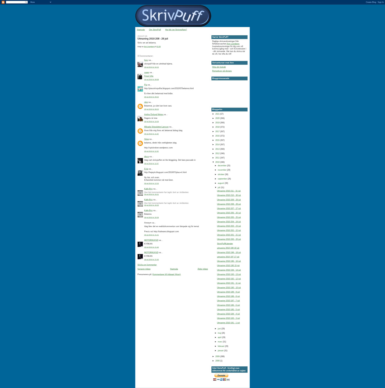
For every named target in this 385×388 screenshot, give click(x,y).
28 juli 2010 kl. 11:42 (151, 134)
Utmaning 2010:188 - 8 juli (228, 296)
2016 (217, 136)
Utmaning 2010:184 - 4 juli (228, 314)
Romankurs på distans (222, 71)
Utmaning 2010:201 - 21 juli (229, 235)
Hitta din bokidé (219, 67)
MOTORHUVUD (151, 240)
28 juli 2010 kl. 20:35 (151, 205)
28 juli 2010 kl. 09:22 (151, 97)
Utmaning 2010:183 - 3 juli (228, 318)
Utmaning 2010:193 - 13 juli (229, 274)
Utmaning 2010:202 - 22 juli (229, 230)
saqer (146, 72)
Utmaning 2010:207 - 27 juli (229, 208)
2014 (217, 144)
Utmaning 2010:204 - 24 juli (229, 222)
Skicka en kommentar (147, 265)
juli (219, 187)
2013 (217, 149)
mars (220, 342)
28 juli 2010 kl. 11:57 (151, 163)
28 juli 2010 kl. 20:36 (151, 217)
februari (221, 346)
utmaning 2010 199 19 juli (228, 248)
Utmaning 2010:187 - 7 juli (228, 301)
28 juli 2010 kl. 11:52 (151, 151)
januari (221, 350)
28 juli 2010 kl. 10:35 (151, 121)
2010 (217, 162)
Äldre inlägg (203, 269)
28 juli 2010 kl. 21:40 (151, 247)
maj (220, 333)
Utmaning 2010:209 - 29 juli (229, 200)
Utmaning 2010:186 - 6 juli (228, 305)
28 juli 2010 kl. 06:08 (151, 79)
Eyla (146, 169)
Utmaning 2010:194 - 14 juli (229, 270)
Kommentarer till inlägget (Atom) (166, 274)
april (220, 337)
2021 (217, 114)
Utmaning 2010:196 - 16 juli (229, 261)
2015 (217, 140)
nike (146, 102)
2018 (217, 127)
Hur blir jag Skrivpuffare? (176, 30)
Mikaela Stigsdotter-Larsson (156, 127)
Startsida (141, 30)
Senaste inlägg (143, 269)
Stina (146, 139)
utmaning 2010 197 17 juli (228, 257)
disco (146, 156)
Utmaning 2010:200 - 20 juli (229, 239)
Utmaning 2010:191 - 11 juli (229, 283)
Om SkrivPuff (155, 30)
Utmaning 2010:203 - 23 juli (229, 226)
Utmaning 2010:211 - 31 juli (229, 191)
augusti (221, 183)
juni (219, 328)
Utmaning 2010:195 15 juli (228, 265)
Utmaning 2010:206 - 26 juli (229, 213)
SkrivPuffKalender (225, 244)
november (222, 170)
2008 (217, 361)
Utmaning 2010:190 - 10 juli (229, 287)
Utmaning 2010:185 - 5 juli (228, 309)
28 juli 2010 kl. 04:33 (151, 67)
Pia (145, 85)
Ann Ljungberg (233, 44)
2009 (217, 356)
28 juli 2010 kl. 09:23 (151, 109)
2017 (217, 131)
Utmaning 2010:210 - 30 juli (229, 195)
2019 (217, 122)
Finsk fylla (148, 76)
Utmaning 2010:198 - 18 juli (229, 252)
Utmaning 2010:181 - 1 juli (228, 323)
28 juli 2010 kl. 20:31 (151, 194)
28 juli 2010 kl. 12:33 (151, 183)
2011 (217, 158)
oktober (221, 174)
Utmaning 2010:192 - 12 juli (229, 279)
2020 (217, 118)
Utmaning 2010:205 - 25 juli (229, 217)
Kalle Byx (148, 189)
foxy (146, 60)
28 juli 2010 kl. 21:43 (151, 259)
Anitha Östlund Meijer (154, 114)
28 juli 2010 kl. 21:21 (151, 235)
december (222, 165)
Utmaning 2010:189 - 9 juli (228, 292)
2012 (217, 153)
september (223, 179)
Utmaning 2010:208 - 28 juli (229, 204)
